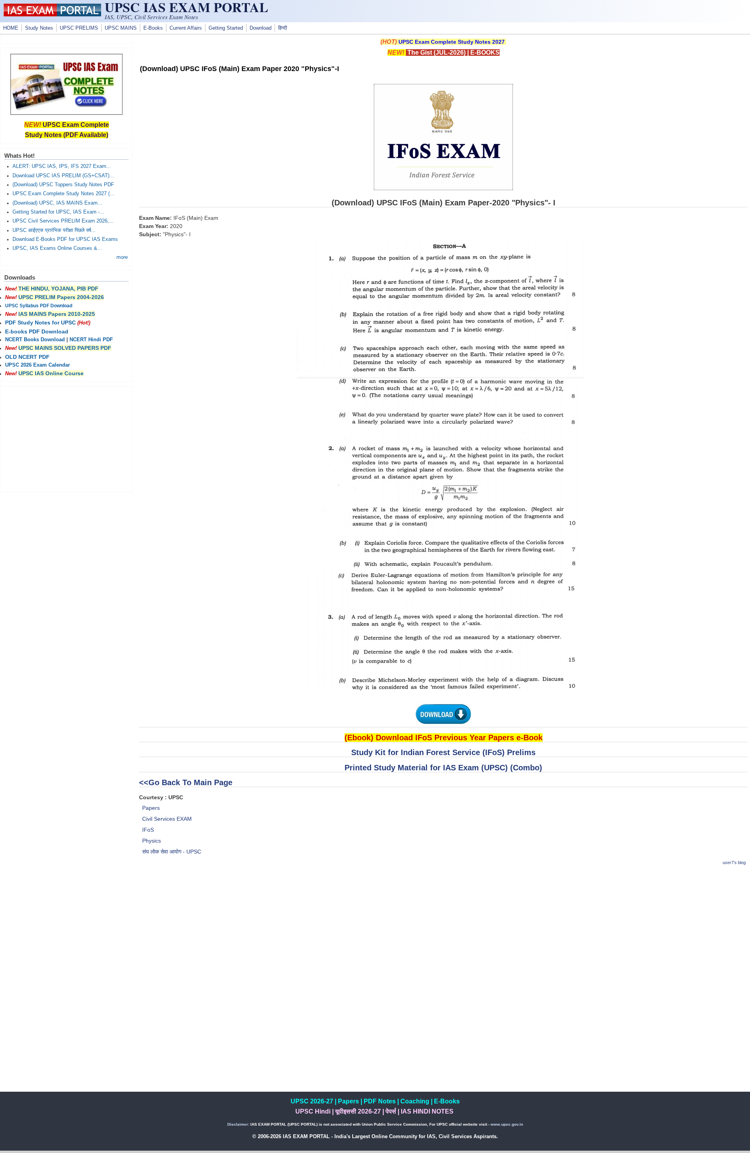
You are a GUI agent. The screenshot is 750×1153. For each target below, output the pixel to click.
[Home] (52, 14)
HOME (10, 28)
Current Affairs (186, 28)
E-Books (153, 28)
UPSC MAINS (121, 28)
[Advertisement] (443, 927)
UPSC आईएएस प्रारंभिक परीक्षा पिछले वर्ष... (54, 230)
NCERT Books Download (35, 339)
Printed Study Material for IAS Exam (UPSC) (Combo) (443, 767)
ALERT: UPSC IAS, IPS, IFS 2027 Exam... (61, 166)
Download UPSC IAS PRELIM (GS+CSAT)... (63, 175)
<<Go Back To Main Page (185, 782)
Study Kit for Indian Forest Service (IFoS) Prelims (443, 752)
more (122, 257)
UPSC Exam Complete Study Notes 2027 (451, 42)
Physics (151, 841)
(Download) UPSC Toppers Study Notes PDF (63, 184)
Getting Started (226, 28)
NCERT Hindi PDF (91, 339)
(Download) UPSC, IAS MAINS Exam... (57, 203)
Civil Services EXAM (167, 819)
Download (260, 28)
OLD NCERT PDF (27, 357)
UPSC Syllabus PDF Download (38, 305)
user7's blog (734, 862)
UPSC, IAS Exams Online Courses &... (57, 248)
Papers (151, 808)
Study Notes (39, 28)
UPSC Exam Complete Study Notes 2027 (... (63, 193)
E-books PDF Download (36, 331)
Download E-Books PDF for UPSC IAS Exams (65, 239)
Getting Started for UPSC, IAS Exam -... (58, 212)
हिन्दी (282, 28)
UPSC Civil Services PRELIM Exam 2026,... (63, 221)
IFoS (148, 830)
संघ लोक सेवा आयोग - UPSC (171, 851)
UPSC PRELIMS (79, 28)
